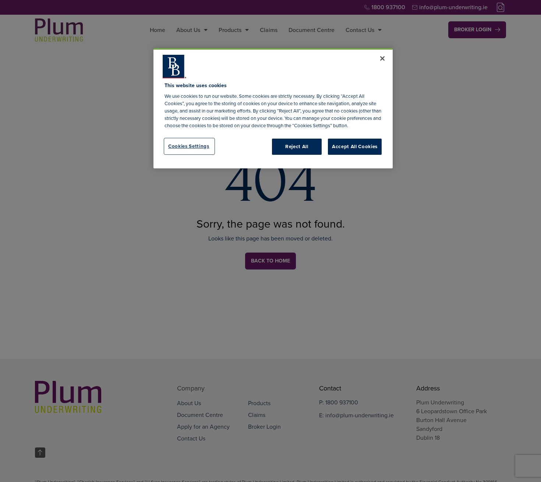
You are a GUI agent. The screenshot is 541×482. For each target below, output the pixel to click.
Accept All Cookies (355, 146)
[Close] (382, 58)
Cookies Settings (188, 146)
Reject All (296, 146)
